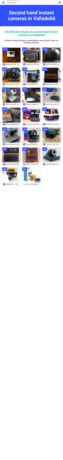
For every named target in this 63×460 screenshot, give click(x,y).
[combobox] (32, 2)
